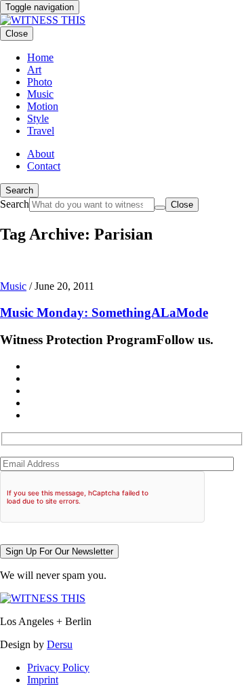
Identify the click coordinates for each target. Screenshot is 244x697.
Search (19, 190)
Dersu (60, 644)
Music (13, 286)
